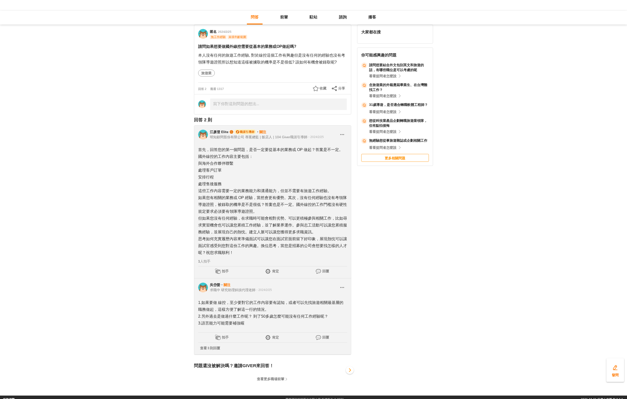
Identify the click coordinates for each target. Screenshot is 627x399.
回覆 (325, 271)
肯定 (275, 271)
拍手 (225, 271)
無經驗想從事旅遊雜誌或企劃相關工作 (398, 140)
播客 (372, 17)
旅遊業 (206, 73)
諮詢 (343, 17)
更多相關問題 (395, 158)
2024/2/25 (224, 32)
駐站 (313, 17)
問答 (255, 17)
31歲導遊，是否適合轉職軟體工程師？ (398, 105)
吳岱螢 (215, 285)
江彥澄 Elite (219, 132)
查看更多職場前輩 (270, 379)
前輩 (284, 17)
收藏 (323, 88)
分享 (341, 88)
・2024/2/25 (315, 137)
